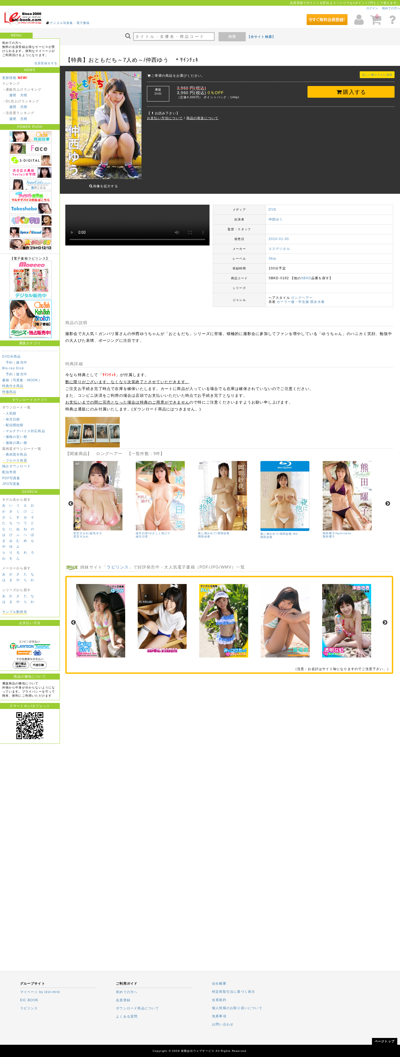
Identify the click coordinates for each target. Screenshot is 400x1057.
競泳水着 (317, 302)
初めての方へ (391, 8)
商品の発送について (202, 118)
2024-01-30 (279, 239)
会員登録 (123, 1000)
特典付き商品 (13, 386)
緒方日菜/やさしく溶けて (153, 533)
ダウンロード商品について (137, 1008)
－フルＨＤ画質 (14, 460)
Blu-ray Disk (13, 368)
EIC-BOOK (29, 1000)
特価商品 (9, 392)
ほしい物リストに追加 (377, 74)
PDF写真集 (11, 478)
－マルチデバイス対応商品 (23, 431)
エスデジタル (279, 249)
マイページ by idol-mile (40, 992)
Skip (272, 258)
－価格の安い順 (14, 437)
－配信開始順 (13, 425)
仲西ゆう (276, 219)
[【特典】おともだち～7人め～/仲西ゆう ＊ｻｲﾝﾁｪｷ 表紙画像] (103, 125)
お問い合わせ (222, 1024)
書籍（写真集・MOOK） (22, 380)
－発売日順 (11, 419)
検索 (232, 36)
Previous (70, 503)
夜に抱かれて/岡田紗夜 (214, 533)
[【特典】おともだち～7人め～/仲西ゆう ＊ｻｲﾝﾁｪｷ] (92, 446)
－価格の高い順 (14, 443)
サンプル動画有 (14, 612)
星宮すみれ (81, 536)
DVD (273, 209)
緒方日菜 (142, 536)
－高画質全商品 (14, 454)
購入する (354, 92)
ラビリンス (118, 567)
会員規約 (219, 1000)
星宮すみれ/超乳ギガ (87, 533)
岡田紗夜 (204, 536)
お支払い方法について (165, 118)
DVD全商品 (11, 356)
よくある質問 (126, 1016)
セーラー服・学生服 (293, 302)
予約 (9, 362)
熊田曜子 (329, 536)
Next (387, 503)
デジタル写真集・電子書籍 (70, 22)
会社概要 (219, 983)
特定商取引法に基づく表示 (233, 992)
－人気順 (9, 413)
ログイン (372, 8)
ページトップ (385, 1041)
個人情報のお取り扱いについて (237, 1008)
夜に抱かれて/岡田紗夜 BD (279, 533)
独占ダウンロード (16, 466)
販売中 (21, 362)
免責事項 (219, 1016)
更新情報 (9, 78)
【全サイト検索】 (261, 37)
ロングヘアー (302, 298)
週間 (12, 95)
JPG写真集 (11, 484)
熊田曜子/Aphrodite (337, 533)
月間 (23, 95)
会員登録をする (45, 63)
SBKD (306, 278)
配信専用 (9, 472)
